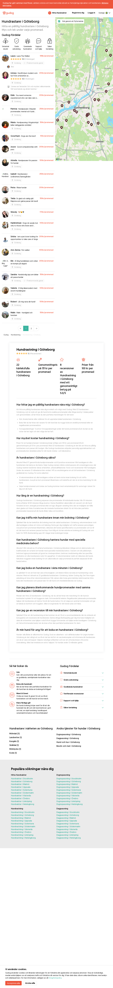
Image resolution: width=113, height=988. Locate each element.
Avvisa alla (30, 983)
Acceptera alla (13, 983)
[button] (82, 673)
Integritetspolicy (55, 978)
